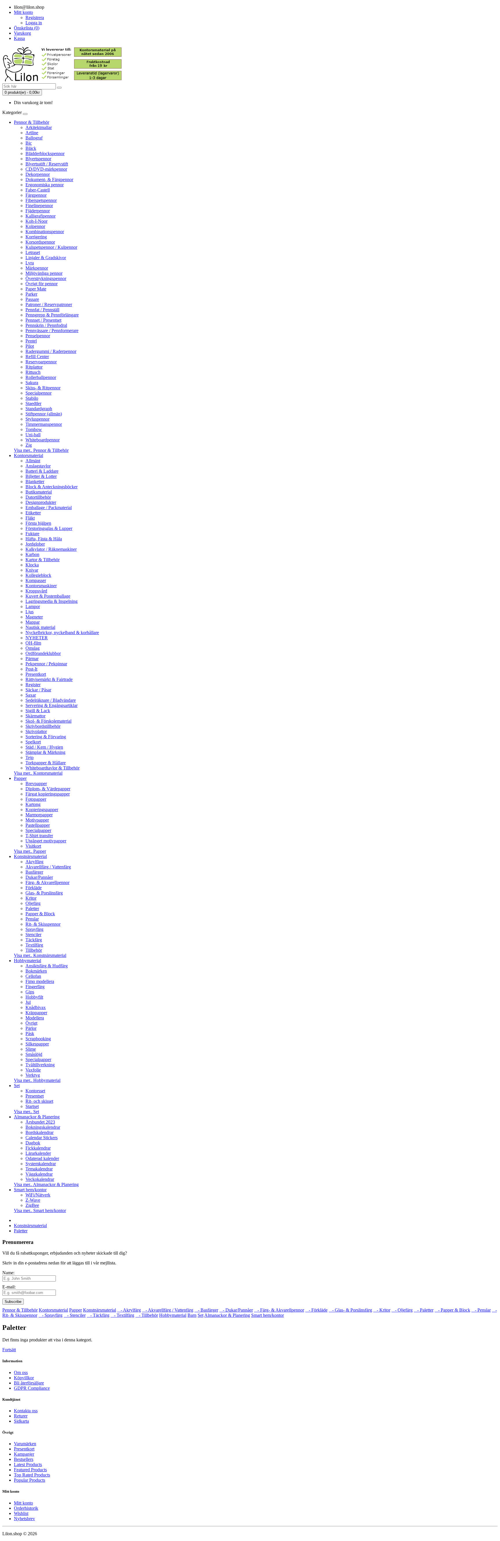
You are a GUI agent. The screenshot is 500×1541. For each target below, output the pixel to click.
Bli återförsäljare (29, 1382)
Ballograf (34, 137)
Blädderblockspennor (45, 153)
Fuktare (32, 533)
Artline (31, 132)
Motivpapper (37, 820)
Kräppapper (36, 1012)
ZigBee (32, 1205)
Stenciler (33, 934)
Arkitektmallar (38, 127)
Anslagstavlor (38, 465)
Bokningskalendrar (42, 1127)
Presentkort (35, 674)
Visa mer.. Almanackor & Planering (46, 1184)
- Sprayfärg (50, 1315)
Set (17, 1085)
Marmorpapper (39, 814)
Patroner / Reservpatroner (48, 304)
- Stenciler (75, 1315)
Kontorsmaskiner (41, 585)
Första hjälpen (38, 523)
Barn (192, 1315)
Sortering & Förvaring (45, 736)
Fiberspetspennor (41, 200)
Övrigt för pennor (41, 283)
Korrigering (36, 236)
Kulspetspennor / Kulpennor (51, 247)
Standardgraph (38, 408)
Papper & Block (40, 913)
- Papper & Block (452, 1310)
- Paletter (423, 1310)
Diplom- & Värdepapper (47, 788)
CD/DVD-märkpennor (46, 169)
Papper (20, 778)
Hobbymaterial (27, 960)
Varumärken (25, 1443)
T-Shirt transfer (39, 835)
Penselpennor (37, 335)
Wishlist (21, 1513)
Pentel (31, 340)
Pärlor (30, 1028)
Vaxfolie (33, 1069)
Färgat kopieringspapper (47, 793)
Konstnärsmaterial (30, 856)
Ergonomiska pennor (44, 184)
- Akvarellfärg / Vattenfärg (167, 1310)
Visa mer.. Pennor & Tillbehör (41, 450)
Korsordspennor (40, 242)
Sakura (31, 382)
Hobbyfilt (34, 997)
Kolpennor (35, 226)
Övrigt (31, 1023)
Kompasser (35, 580)
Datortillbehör (38, 497)
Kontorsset (35, 1090)
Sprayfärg (34, 929)
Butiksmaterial (38, 491)
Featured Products (30, 1469)
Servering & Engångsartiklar (51, 705)
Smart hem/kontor (30, 1189)
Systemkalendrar (40, 1163)
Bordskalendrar (39, 1132)
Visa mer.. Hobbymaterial (37, 1080)
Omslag (32, 648)
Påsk (29, 1033)
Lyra (29, 262)
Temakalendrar (39, 1168)
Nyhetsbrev (24, 1518)
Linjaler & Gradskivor (45, 257)
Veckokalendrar (39, 1179)
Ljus (29, 611)
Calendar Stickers (41, 1137)
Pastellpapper (37, 825)
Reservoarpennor (41, 361)
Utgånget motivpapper (45, 840)
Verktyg (32, 1075)
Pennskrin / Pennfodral (46, 325)
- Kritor (381, 1310)
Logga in (33, 22)
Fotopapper (35, 799)
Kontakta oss (26, 1410)
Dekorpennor (37, 174)
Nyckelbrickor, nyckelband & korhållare (62, 632)
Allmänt (32, 460)
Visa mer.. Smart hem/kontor (40, 1210)
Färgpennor (36, 195)
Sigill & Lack (37, 710)
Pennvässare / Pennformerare (51, 330)
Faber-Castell (37, 189)
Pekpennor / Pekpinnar (46, 663)
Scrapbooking (38, 1038)
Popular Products (29, 1480)
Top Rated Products (32, 1474)
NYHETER (36, 637)
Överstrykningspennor (45, 278)
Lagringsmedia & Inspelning (51, 601)
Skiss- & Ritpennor (42, 387)
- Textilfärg (122, 1315)
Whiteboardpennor (42, 439)
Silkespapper (37, 1043)
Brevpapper (36, 783)
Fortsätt (9, 1349)
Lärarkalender (38, 1153)
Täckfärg (33, 939)
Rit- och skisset (39, 1101)
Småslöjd (33, 1054)
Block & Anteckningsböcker (51, 486)
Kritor (30, 898)
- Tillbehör (146, 1315)
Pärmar (31, 658)
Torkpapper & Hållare (45, 762)
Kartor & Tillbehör (42, 559)
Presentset (34, 1095)
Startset (32, 1106)
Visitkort (33, 846)
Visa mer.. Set (26, 1111)
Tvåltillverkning (40, 1064)
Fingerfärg (35, 986)
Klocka (32, 564)
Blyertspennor (38, 158)
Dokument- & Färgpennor (49, 179)
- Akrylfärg (129, 1310)
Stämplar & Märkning (45, 752)
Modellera (34, 1017)
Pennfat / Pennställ (42, 309)
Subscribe (13, 1301)
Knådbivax (35, 1007)
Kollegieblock (38, 575)
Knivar (31, 570)
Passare (32, 299)
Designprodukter (40, 502)
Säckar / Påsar (38, 689)
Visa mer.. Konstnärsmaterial (40, 955)
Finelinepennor (39, 205)
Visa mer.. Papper (30, 851)
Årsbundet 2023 (40, 1122)
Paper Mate (35, 288)
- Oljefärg (402, 1310)
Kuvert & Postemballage (47, 596)
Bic (28, 143)
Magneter (34, 616)
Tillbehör (33, 950)
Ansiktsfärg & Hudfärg (46, 965)
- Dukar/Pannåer (236, 1310)
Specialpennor (38, 393)
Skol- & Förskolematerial (48, 721)
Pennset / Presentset (43, 320)
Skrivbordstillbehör (42, 726)
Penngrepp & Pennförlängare (52, 314)
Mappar (32, 622)
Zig (28, 445)
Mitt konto (23, 1503)
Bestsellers (23, 1459)
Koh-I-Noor (36, 221)
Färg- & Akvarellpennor (47, 882)
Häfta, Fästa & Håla (43, 538)
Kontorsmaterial (28, 455)
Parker (31, 294)
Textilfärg (34, 944)
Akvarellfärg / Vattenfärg (48, 866)
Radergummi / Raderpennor (50, 351)
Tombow (33, 429)
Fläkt (30, 517)
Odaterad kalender (42, 1158)
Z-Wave (32, 1200)
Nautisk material (40, 627)
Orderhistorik (26, 1508)
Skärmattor (35, 715)
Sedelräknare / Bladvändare (50, 700)
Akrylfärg (34, 861)
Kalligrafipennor (40, 215)
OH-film (33, 642)
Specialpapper (38, 830)
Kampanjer (24, 1454)
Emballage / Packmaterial (48, 507)
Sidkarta (21, 1421)
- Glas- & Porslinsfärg (350, 1310)
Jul (28, 1002)
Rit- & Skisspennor (42, 924)
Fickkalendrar (38, 1148)
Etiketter (33, 512)
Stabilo (31, 398)
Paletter (32, 908)
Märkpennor (36, 268)
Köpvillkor (24, 1377)
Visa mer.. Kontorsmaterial (38, 773)
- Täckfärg (98, 1315)
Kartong (33, 804)
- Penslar (481, 1310)
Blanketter (34, 481)
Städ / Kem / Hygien (44, 747)
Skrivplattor (36, 731)
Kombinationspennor (44, 231)
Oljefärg (33, 903)
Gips (29, 991)
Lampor (32, 606)
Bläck (30, 148)
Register (33, 684)
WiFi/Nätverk (37, 1194)
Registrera (34, 17)
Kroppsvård (36, 590)
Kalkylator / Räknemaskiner (51, 549)
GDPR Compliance (32, 1388)
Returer (20, 1415)
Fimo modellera (39, 981)
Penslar (32, 918)
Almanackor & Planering (37, 1116)
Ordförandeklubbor (43, 653)
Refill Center (37, 356)
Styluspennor (37, 419)
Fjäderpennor (37, 210)
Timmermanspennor (43, 424)
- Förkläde (316, 1310)
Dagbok (32, 1142)
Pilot (29, 346)
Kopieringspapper (41, 809)
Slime (30, 1049)
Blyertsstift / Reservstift (46, 163)
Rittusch (33, 372)
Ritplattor (34, 366)
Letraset (32, 252)
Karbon (32, 554)
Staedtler (33, 403)
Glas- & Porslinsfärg (44, 892)
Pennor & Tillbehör (31, 122)
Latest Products (28, 1464)
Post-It (31, 669)
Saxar (30, 695)
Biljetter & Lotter (41, 476)
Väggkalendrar (39, 1174)
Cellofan (33, 976)
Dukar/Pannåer (39, 877)
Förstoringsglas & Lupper (48, 528)
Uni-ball (33, 434)
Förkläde (33, 887)
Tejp (29, 757)
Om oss (21, 1372)
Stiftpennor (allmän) (43, 413)
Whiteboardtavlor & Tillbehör (52, 767)
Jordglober (35, 544)
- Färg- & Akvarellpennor (279, 1310)
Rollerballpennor (40, 377)
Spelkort (33, 741)
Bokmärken (36, 971)
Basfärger (34, 872)
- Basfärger (206, 1310)
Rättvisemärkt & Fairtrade (49, 679)
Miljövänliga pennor (43, 273)
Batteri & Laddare (41, 471)
